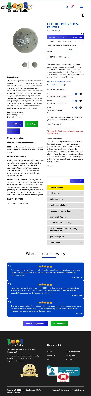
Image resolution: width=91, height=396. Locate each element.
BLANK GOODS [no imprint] (59, 57)
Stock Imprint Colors (58, 205)
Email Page (31, 124)
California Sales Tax (57, 217)
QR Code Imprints (56, 237)
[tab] (65, 187)
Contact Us (51, 355)
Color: (50, 49)
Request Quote (15, 124)
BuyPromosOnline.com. (15, 361)
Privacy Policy (71, 355)
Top (87, 386)
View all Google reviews (35, 323)
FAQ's (49, 359)
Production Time (56, 187)
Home (49, 352)
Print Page (13, 131)
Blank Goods (54, 243)
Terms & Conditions (73, 352)
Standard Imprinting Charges (61, 211)
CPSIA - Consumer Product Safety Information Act (63, 230)
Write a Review (59, 323)
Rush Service (54, 193)
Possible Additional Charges (61, 223)
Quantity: (70, 49)
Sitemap (69, 359)
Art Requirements (56, 199)
